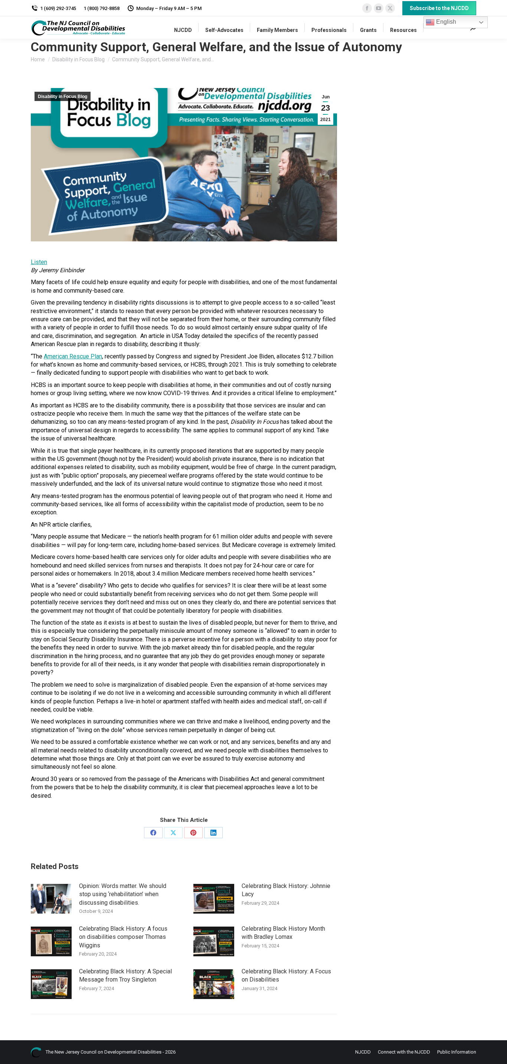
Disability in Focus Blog (62, 96)
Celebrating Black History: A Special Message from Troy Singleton (125, 975)
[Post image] (51, 899)
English (445, 22)
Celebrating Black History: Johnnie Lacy (286, 890)
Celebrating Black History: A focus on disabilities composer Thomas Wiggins (123, 937)
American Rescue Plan (73, 356)
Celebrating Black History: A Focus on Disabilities (286, 975)
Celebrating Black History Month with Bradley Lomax (283, 932)
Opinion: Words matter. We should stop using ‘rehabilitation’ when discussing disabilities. (122, 894)
